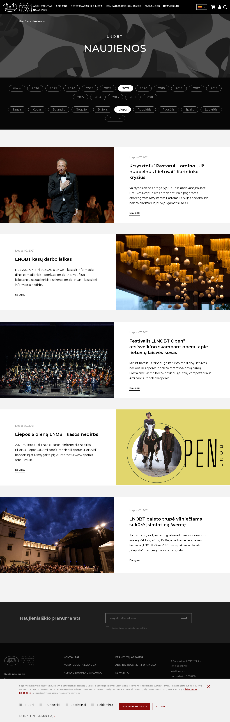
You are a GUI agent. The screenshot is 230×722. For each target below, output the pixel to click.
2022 (108, 88)
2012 (133, 97)
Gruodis (115, 118)
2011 (150, 97)
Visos (17, 88)
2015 (80, 97)
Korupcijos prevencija (80, 664)
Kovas (37, 109)
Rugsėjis (168, 109)
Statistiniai (79, 705)
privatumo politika (137, 628)
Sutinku (161, 706)
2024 (71, 88)
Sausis (17, 109)
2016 (214, 88)
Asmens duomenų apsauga (83, 672)
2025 (53, 88)
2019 (161, 88)
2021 (125, 88)
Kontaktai (71, 657)
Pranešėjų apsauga (129, 657)
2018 (179, 88)
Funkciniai (52, 705)
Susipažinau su (129, 628)
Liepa (123, 109)
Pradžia (24, 21)
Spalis (189, 109)
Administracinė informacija (135, 664)
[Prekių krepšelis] (213, 7)
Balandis (58, 109)
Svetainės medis (15, 673)
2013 (115, 97)
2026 (35, 88)
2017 (196, 88)
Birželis (103, 109)
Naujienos (38, 21)
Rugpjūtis (144, 109)
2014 (98, 97)
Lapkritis (211, 109)
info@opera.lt (178, 671)
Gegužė (81, 109)
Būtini (29, 705)
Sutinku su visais (134, 706)
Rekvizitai (122, 672)
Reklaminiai (105, 705)
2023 (89, 88)
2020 (143, 88)
